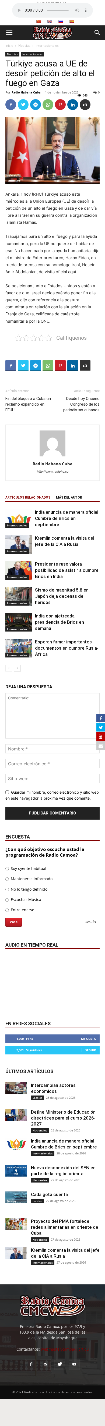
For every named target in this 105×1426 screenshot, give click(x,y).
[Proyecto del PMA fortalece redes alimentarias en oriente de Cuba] (16, 1224)
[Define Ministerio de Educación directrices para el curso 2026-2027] (16, 1115)
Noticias (24, 45)
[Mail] (45, 1364)
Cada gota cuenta (49, 1194)
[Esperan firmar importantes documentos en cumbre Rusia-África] (18, 648)
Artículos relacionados (27, 497)
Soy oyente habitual (28, 868)
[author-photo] (52, 456)
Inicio (9, 45)
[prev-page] (8, 668)
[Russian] (60, 21)
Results (90, 922)
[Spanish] (71, 21)
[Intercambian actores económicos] (16, 1088)
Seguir (90, 1050)
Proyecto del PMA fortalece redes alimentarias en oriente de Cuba (64, 1227)
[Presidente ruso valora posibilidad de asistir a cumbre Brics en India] (18, 570)
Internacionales (47, 45)
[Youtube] (74, 1364)
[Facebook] (10, 104)
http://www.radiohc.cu (52, 471)
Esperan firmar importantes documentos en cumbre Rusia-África (67, 648)
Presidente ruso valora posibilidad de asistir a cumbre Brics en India (67, 570)
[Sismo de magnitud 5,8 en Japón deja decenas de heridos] (18, 596)
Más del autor (69, 497)
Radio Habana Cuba (26, 92)
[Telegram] (35, 104)
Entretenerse (22, 909)
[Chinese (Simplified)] (38, 21)
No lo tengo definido (28, 889)
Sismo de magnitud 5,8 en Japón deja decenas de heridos (62, 596)
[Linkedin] (72, 104)
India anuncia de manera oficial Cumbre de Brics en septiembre (66, 518)
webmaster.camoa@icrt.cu (65, 1349)
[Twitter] (23, 104)
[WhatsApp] (48, 104)
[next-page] (17, 668)
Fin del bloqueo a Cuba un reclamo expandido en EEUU (28, 404)
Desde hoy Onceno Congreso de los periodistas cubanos (81, 404)
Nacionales (40, 1130)
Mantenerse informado (31, 878)
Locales (37, 1098)
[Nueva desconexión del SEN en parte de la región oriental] (16, 1171)
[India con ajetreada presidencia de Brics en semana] (18, 622)
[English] (49, 21)
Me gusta (88, 1039)
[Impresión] (85, 104)
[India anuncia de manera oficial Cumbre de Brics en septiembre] (18, 518)
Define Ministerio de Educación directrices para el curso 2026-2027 (63, 1118)
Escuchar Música (25, 899)
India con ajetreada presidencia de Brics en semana (59, 622)
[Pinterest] (60, 104)
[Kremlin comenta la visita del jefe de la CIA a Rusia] (18, 544)
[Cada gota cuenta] (16, 1197)
